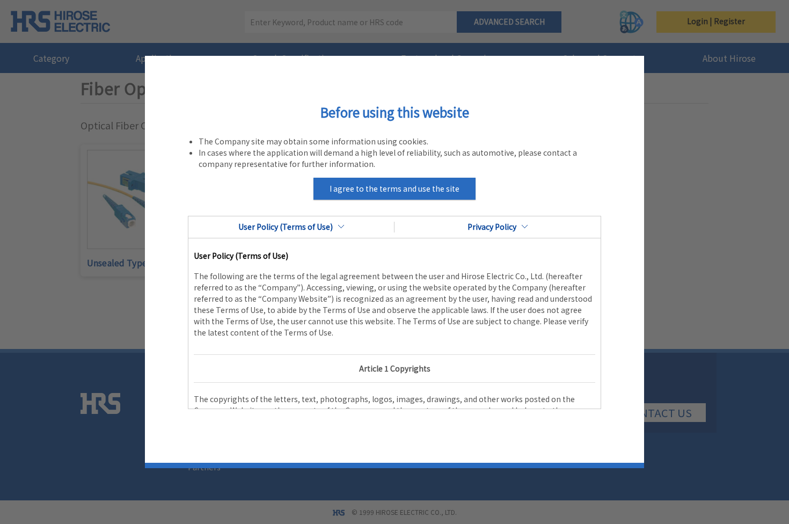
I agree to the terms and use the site (394, 188)
